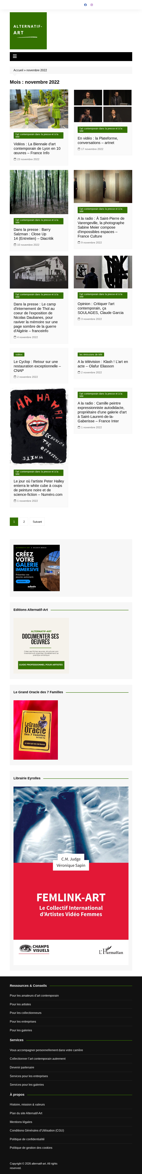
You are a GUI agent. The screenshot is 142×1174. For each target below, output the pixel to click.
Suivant (37, 521)
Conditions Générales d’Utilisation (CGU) (37, 1130)
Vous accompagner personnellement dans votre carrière (46, 1050)
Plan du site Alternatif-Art (26, 1113)
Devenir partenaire (22, 1067)
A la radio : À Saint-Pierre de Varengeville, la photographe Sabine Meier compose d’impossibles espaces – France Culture (101, 227)
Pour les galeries (21, 1030)
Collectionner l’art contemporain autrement (37, 1058)
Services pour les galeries (27, 1084)
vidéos (19, 354)
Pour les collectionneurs (25, 1012)
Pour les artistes (20, 1004)
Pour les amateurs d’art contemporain (34, 995)
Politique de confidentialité (27, 1139)
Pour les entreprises (23, 1021)
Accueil (18, 70)
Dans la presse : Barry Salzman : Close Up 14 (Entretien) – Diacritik (33, 233)
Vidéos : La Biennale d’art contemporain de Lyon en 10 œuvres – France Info (37, 148)
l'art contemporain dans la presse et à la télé (37, 135)
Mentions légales (21, 1122)
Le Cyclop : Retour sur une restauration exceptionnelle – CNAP (37, 366)
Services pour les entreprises (29, 1076)
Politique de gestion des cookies (31, 1147)
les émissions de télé (91, 354)
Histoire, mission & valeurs (27, 1104)
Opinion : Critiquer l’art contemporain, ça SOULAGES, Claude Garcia (101, 308)
